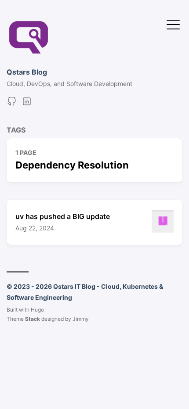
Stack (32, 319)
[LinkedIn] (27, 104)
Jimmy (81, 319)
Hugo (37, 309)
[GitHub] (12, 104)
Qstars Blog (27, 72)
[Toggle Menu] (173, 23)
